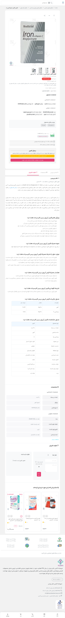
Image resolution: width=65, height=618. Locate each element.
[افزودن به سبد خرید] (21, 516)
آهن (43, 125)
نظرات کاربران (32, 172)
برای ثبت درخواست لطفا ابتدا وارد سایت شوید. (32, 160)
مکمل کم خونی (45, 91)
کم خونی (51, 125)
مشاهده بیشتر (55, 439)
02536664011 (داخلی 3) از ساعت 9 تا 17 (51, 590)
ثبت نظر (39, 474)
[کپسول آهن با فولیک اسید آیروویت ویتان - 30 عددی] (14, 502)
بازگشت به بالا (56, 579)
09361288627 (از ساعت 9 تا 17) (53, 588)
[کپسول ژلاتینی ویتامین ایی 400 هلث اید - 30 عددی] (50, 502)
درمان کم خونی (13, 187)
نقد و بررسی (53, 172)
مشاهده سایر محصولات (42, 136)
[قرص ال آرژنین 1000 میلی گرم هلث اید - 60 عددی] (32, 502)
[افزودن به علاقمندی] (44, 516)
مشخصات (43, 172)
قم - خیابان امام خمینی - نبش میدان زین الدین (49, 596)
